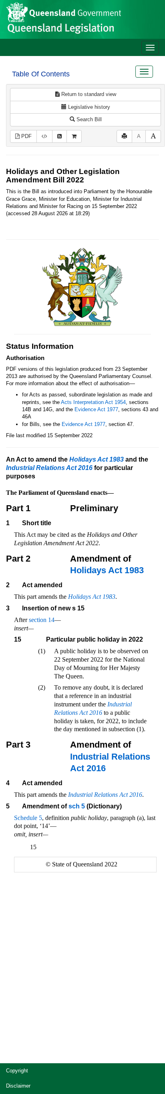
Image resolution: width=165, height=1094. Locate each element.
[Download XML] (44, 136)
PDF (26, 136)
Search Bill (88, 119)
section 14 (41, 619)
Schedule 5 (28, 817)
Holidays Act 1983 (107, 570)
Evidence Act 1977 (96, 409)
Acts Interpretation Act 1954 (93, 402)
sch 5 (76, 806)
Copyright (17, 1071)
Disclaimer (18, 1086)
